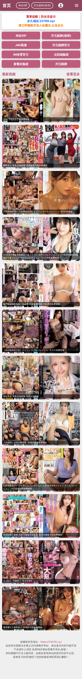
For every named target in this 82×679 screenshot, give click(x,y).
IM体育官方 (21, 54)
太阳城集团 (61, 54)
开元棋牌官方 (61, 45)
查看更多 (73, 74)
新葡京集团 (21, 64)
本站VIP (22, 5)
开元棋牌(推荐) (42, 5)
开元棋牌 (61, 64)
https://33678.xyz (51, 641)
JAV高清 (21, 45)
